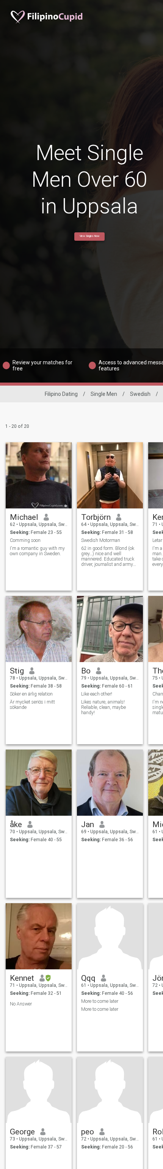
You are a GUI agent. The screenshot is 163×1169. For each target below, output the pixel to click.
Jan (87, 824)
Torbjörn (96, 517)
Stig (17, 670)
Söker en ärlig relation (31, 694)
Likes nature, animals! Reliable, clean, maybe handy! (103, 707)
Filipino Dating (61, 394)
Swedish (140, 394)
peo (87, 1131)
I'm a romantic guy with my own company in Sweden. (37, 551)
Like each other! (96, 694)
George (22, 1131)
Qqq (88, 978)
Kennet (22, 978)
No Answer (21, 1004)
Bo (86, 670)
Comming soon (25, 540)
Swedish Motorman (100, 540)
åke (16, 824)
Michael (24, 517)
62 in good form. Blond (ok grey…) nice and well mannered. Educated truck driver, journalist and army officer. (107, 556)
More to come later (99, 1001)
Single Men (104, 394)
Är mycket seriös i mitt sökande (32, 704)
